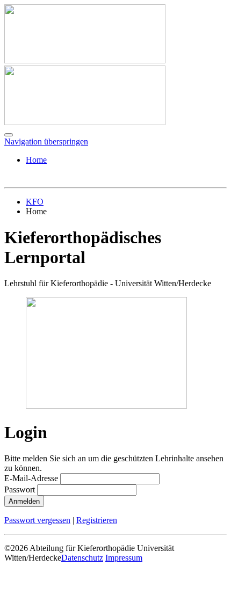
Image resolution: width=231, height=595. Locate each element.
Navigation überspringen (46, 141)
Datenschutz (82, 557)
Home (36, 159)
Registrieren (96, 520)
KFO (35, 201)
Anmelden (24, 501)
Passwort (19, 489)
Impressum (123, 557)
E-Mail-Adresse (31, 478)
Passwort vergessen (37, 520)
